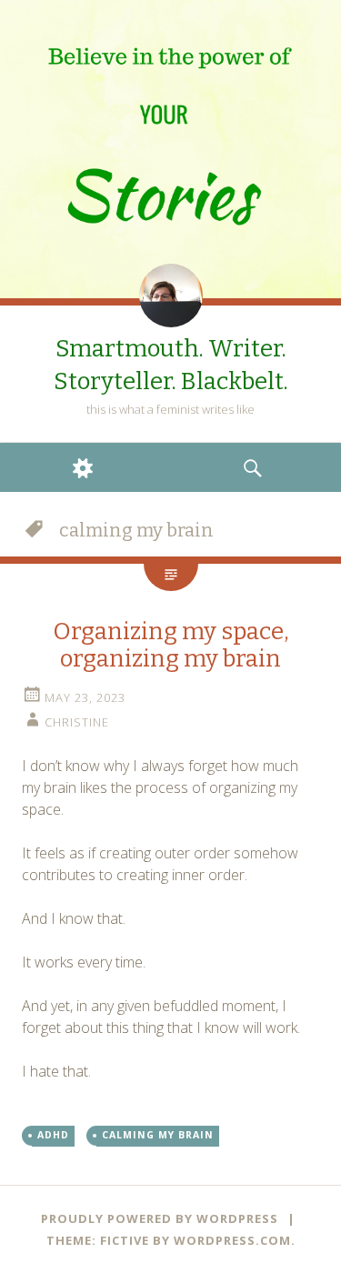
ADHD (53, 1134)
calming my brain (158, 1134)
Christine (77, 722)
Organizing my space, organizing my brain (171, 645)
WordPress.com (232, 1240)
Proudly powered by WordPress (159, 1218)
